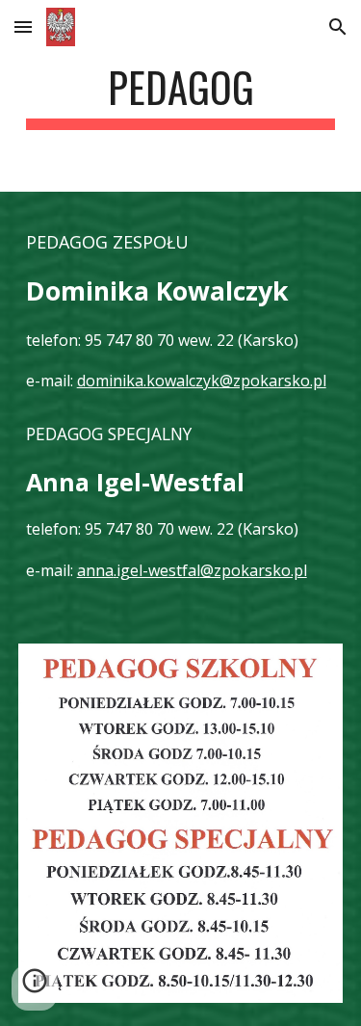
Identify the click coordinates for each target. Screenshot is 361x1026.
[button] (23, 26)
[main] (181, 96)
